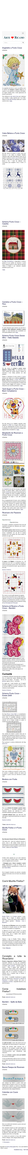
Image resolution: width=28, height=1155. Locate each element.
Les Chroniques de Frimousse (10, 603)
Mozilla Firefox (5, 916)
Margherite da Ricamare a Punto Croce (12, 433)
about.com (4, 743)
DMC (10, 425)
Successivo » (7, 1142)
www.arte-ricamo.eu (11, 824)
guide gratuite (11, 965)
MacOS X (4, 922)
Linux (23, 921)
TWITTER (25, 1149)
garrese (4, 681)
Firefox (4, 847)
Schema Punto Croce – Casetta (11, 222)
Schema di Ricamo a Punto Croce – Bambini (13, 607)
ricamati (8, 492)
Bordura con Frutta (9, 779)
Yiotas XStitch (14, 847)
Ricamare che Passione (11, 512)
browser (15, 916)
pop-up (15, 927)
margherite (6, 489)
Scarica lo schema (6, 820)
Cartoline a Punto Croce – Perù (12, 302)
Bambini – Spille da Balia (12, 1001)
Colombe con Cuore (10, 1092)
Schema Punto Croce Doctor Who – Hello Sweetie (13, 336)
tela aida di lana (15, 96)
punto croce (15, 158)
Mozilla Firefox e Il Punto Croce (12, 828)
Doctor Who (18, 379)
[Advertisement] (14, 16)
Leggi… (11, 101)
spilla (21, 1048)
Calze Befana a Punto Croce (13, 133)
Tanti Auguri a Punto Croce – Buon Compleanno (13, 389)
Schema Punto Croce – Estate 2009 (11, 694)
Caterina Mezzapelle (11, 1146)
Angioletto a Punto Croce (12, 47)
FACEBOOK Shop (18, 1149)
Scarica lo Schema (6, 569)
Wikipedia (8, 948)
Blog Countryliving (8, 261)
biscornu (10, 598)
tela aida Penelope (11, 99)
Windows (17, 921)
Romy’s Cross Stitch (12, 714)
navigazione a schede (7, 981)
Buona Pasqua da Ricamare (13, 1067)
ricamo (24, 376)
